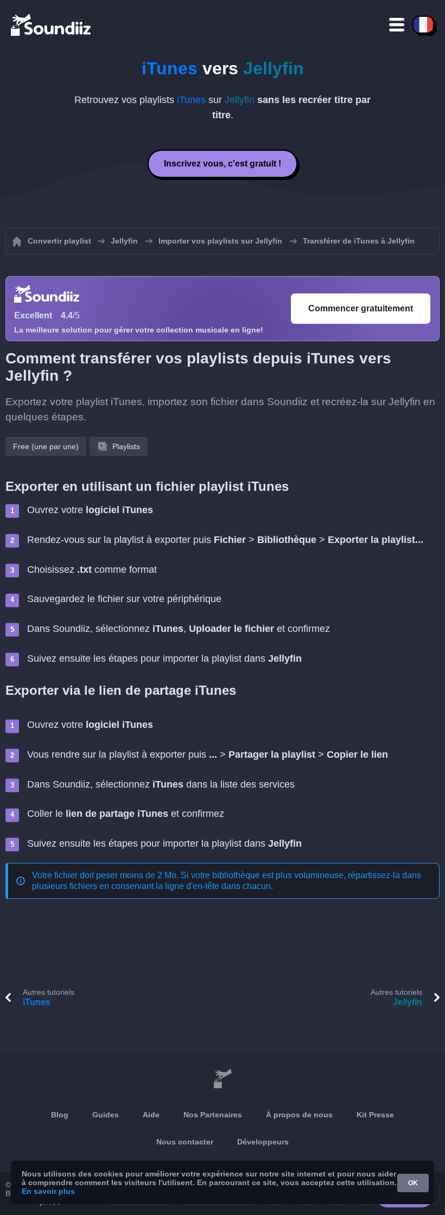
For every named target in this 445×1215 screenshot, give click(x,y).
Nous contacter (184, 1141)
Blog (59, 1114)
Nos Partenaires (212, 1114)
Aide (151, 1114)
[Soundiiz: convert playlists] (222, 1079)
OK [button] (413, 1183)
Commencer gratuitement (360, 308)
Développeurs (263, 1141)
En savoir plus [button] (48, 1191)
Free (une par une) (46, 446)
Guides (105, 1114)
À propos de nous (299, 1114)
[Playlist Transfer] (51, 24)
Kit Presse (375, 1114)
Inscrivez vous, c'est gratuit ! (222, 163)
